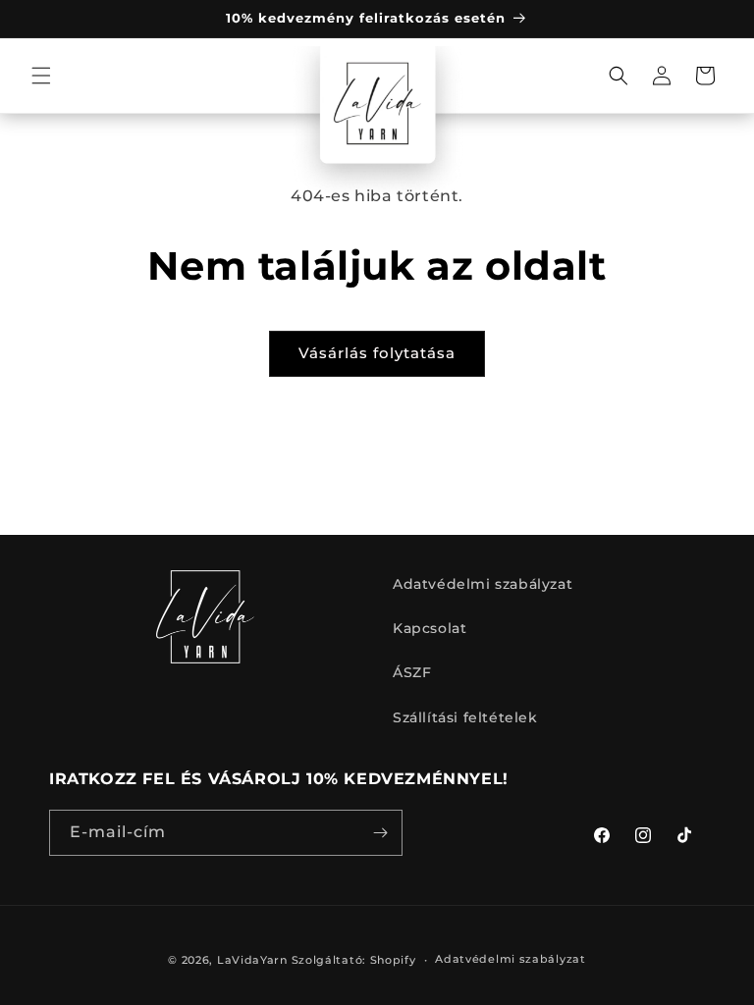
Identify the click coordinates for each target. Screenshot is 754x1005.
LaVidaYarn (252, 960)
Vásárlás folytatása (377, 353)
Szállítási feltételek (465, 717)
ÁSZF (412, 672)
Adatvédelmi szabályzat (482, 584)
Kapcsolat (429, 628)
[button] (41, 75)
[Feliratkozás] (380, 833)
